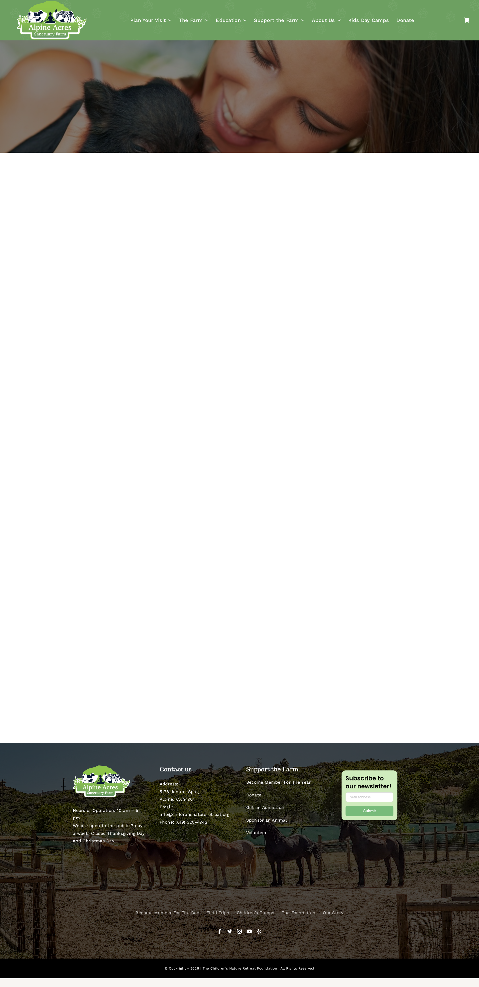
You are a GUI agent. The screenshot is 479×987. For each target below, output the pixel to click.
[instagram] (239, 931)
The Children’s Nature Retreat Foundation (240, 968)
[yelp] (259, 931)
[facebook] (220, 931)
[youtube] (249, 931)
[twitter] (229, 931)
